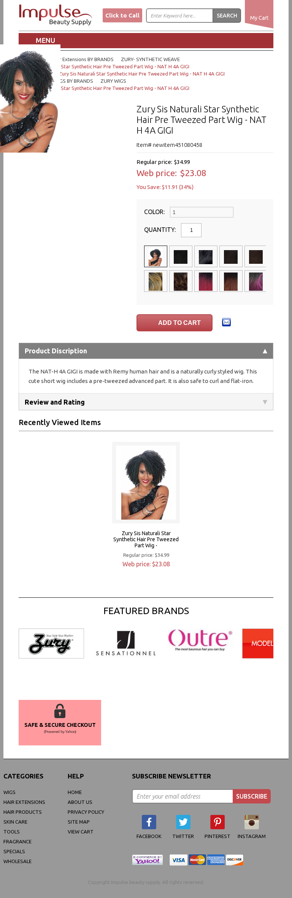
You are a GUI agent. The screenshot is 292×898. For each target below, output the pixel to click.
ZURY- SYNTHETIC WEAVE (150, 59)
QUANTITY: (160, 229)
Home (75, 792)
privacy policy (86, 812)
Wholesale (17, 861)
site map (79, 821)
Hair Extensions (24, 802)
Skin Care (15, 821)
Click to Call (122, 15)
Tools (11, 831)
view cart (81, 831)
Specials (14, 851)
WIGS (9, 792)
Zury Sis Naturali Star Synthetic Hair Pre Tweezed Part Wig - (146, 539)
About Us (80, 802)
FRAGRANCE (17, 841)
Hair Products (22, 812)
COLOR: (155, 211)
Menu (45, 40)
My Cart (259, 18)
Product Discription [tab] (56, 350)
